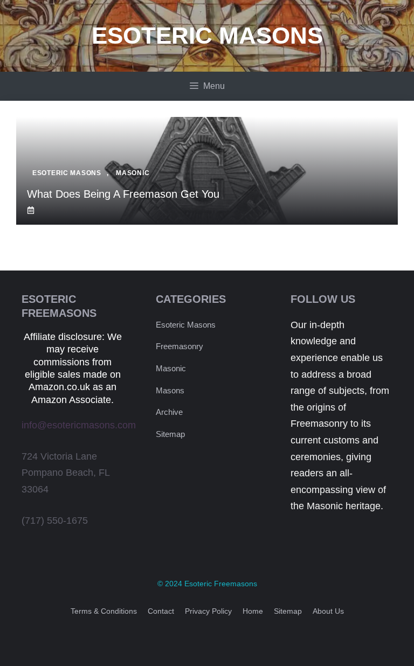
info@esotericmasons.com (79, 425)
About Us (328, 611)
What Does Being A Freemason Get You (123, 194)
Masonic (171, 368)
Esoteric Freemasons (220, 583)
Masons (170, 390)
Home (253, 611)
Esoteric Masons (207, 35)
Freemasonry (179, 346)
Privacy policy (208, 611)
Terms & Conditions (104, 611)
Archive (169, 412)
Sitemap (170, 434)
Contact (161, 611)
